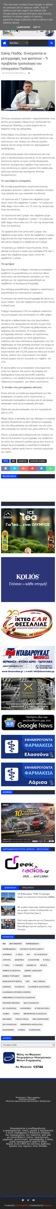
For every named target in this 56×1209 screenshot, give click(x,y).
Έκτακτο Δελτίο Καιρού (32, 949)
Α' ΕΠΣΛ (19, 955)
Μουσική (7, 1019)
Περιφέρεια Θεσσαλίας (31, 1025)
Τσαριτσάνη (34, 1030)
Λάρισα (16, 1014)
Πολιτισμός (8, 1030)
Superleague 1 (32, 944)
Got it (36, 27)
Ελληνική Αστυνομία (39, 987)
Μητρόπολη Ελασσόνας (35, 1014)
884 (13, 461)
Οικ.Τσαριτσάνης (41, 1019)
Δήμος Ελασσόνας (12, 971)
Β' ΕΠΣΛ (46, 960)
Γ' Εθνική (18, 965)
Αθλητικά (19, 960)
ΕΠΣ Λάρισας (39, 981)
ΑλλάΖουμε (33, 960)
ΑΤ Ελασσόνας (40, 955)
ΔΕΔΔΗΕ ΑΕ (31, 965)
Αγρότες (7, 960)
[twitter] (28, 1200)
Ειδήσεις (23, 461)
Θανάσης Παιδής (37, 461)
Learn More (23, 27)
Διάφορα (27, 976)
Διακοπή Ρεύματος (12, 981)
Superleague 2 (9, 949)
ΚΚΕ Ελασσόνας (31, 1003)
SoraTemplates (21, 1205)
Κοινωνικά (25, 1008)
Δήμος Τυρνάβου (11, 976)
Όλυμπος (7, 955)
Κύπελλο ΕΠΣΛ (42, 1008)
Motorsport (15, 944)
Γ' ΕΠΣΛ (6, 965)
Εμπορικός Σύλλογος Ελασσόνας (19, 998)
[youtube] (33, 1200)
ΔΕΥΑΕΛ (43, 965)
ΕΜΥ (28, 981)
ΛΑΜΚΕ (6, 1014)
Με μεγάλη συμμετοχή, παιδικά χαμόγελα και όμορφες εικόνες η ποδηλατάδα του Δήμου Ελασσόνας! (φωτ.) (36, 910)
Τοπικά (21, 1030)
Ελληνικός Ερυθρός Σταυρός (17, 992)
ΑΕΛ (28, 955)
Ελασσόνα (19, 987)
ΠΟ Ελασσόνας (10, 1025)
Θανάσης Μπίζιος (11, 1003)
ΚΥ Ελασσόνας (9, 1008)
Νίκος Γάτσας (22, 1019)
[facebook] (22, 1200)
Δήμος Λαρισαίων (33, 971)
